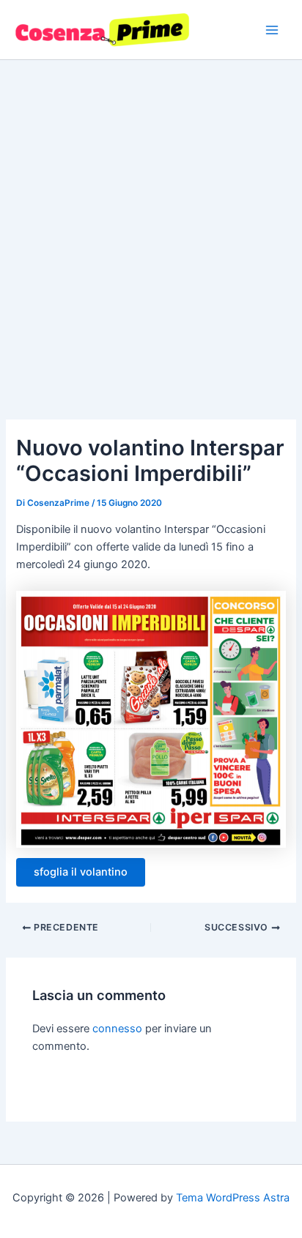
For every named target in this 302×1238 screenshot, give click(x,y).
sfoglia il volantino (81, 872)
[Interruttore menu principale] (272, 30)
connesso (117, 1028)
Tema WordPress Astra (233, 1197)
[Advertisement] (151, 218)
